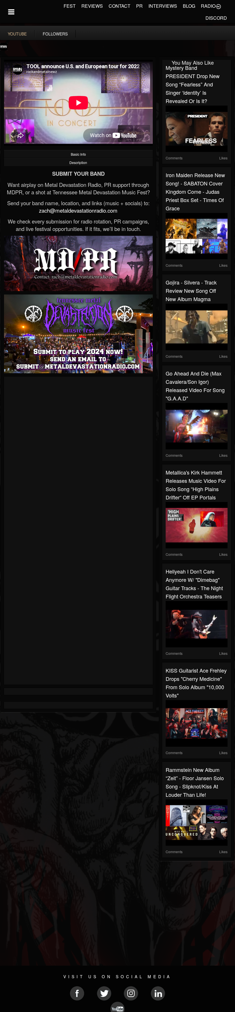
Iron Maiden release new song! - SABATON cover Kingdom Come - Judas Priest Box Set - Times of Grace (195, 191)
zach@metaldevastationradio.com (78, 210)
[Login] (218, 6)
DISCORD (216, 18)
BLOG (189, 6)
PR (139, 6)
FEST (70, 6)
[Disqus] (78, 456)
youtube (17, 34)
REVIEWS (92, 6)
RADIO (208, 6)
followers (55, 34)
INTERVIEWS (162, 6)
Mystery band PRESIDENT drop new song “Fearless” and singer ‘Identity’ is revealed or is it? (193, 84)
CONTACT (119, 6)
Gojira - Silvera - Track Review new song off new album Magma (191, 290)
